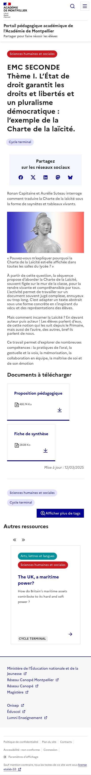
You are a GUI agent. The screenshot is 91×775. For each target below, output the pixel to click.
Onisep (13, 705)
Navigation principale (84, 6)
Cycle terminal (20, 142)
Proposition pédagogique (38, 393)
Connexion (50, 750)
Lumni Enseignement (24, 717)
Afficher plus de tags (63, 513)
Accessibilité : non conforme (22, 750)
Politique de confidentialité (21, 742)
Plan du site (49, 742)
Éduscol (13, 711)
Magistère (15, 692)
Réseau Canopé (20, 686)
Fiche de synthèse (31, 434)
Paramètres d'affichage (23, 757)
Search (72, 6)
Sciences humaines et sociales (32, 54)
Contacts (66, 742)
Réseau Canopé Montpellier (30, 679)
